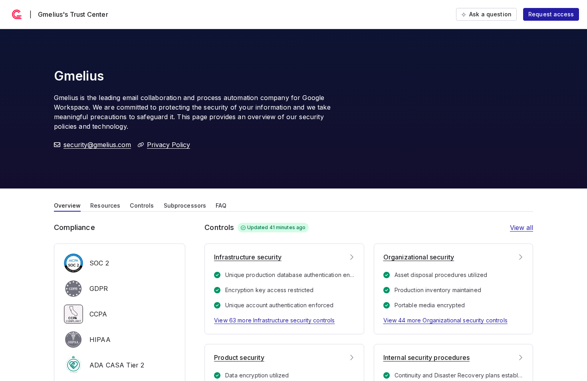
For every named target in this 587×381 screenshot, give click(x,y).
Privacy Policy (168, 145)
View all (521, 228)
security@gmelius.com (97, 145)
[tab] (67, 205)
